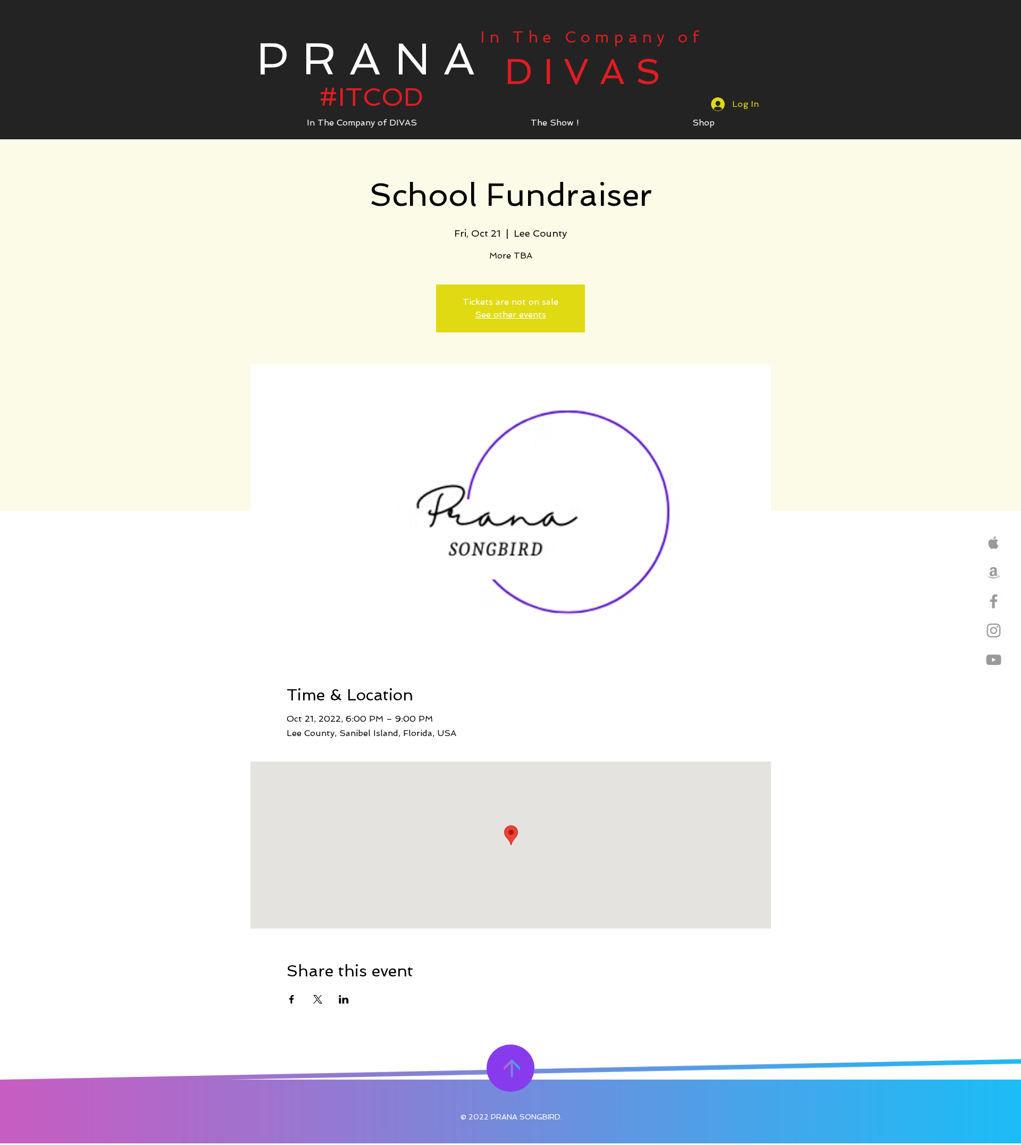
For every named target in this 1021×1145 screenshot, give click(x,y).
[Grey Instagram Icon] (993, 630)
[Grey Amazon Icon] (993, 572)
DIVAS (588, 72)
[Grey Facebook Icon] (993, 601)
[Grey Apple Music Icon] (993, 542)
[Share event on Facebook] (292, 999)
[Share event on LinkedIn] (344, 999)
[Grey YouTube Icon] (993, 659)
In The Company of (592, 37)
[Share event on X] (318, 999)
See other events (510, 315)
